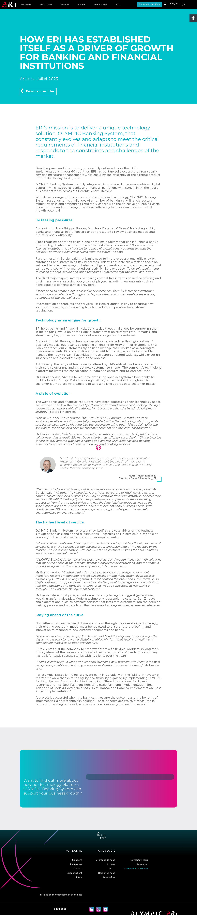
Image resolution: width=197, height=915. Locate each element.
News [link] (112, 868)
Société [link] (81, 4)
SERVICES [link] (65, 4)
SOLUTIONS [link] (26, 4)
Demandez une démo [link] (149, 4)
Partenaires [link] (109, 877)
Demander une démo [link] (136, 868)
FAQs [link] (118, 4)
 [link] (165, 4)
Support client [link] (74, 873)
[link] (193, 18)
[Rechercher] (183, 4)
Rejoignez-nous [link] (106, 873)
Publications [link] (100, 4)
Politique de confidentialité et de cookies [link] (60, 894)
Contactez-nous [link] (139, 860)
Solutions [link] (77, 860)
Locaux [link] (111, 864)
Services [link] (77, 868)
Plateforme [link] (76, 864)
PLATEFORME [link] (46, 4)
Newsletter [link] (142, 864)
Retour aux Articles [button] (40, 91)
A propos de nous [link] (105, 860)
